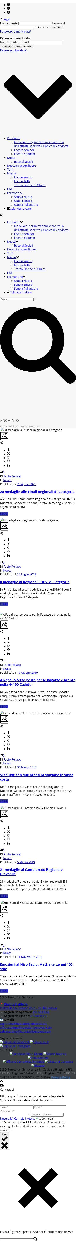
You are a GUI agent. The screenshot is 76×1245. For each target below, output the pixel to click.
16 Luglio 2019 (26, 574)
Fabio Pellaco (12, 476)
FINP (10, 189)
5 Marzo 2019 (26, 862)
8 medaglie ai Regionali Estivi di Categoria (34, 582)
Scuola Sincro (23, 201)
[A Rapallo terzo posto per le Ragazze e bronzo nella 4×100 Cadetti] (0, 611)
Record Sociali (23, 162)
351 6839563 (41, 1012)
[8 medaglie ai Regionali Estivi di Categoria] (0, 520)
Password (58, 23)
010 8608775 (39, 1016)
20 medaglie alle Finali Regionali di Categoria (37, 491)
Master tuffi (22, 181)
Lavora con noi (24, 150)
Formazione (15, 193)
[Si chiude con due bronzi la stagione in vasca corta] (0, 713)
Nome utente (9, 23)
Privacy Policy (61, 1077)
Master (11, 173)
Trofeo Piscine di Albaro (30, 185)
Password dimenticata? (15, 31)
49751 (39, 1073)
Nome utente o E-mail (14, 42)
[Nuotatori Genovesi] (0, 131)
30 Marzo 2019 (26, 767)
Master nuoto (23, 177)
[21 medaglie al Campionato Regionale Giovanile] (0, 808)
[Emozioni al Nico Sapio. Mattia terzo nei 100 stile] (0, 903)
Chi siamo (13, 138)
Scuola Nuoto (23, 197)
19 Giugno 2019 (27, 673)
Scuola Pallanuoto (26, 205)
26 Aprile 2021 (26, 484)
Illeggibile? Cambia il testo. (17, 1118)
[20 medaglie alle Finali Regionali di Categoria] (0, 430)
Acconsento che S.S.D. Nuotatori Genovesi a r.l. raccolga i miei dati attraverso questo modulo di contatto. (33, 1126)
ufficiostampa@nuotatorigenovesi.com (26, 1028)
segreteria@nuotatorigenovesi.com (23, 1024)
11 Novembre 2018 (29, 957)
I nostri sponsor (24, 154)
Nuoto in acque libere (21, 166)
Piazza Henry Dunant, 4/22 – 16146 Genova (28, 1008)
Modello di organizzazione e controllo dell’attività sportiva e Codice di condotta (41, 144)
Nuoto (11, 158)
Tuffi (10, 169)
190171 (70, 1073)
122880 (5, 1073)
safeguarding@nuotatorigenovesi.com (25, 1031)
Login (6, 19)
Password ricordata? (13, 50)
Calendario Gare (21, 209)
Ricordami (44, 27)
